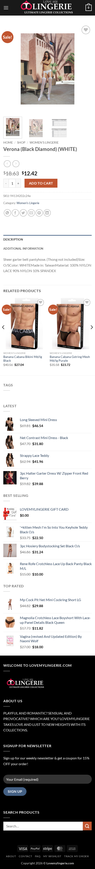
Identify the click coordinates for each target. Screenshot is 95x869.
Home (8, 142)
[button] (6, 7)
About (11, 856)
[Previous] (11, 69)
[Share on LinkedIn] (47, 213)
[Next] (84, 69)
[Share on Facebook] (15, 213)
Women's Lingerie (44, 142)
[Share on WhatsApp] (7, 213)
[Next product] (7, 163)
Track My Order (76, 856)
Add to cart (41, 183)
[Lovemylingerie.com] (47, 8)
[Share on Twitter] (23, 213)
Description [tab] (13, 239)
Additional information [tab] (23, 248)
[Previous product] (15, 163)
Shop (21, 142)
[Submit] (87, 826)
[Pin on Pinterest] (39, 213)
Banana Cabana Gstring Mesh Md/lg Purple (70, 359)
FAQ (38, 856)
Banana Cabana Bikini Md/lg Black (22, 359)
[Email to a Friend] (31, 213)
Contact (25, 856)
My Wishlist (52, 856)
